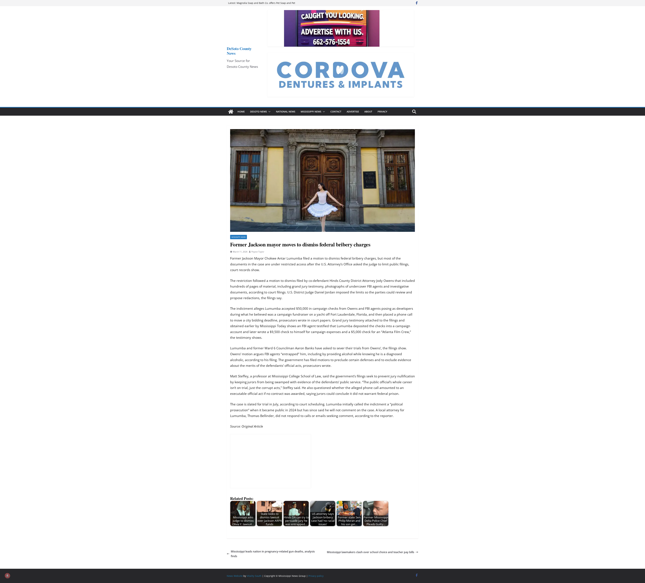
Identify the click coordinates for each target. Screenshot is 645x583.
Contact (335, 111)
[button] (269, 111)
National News (285, 111)
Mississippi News (311, 111)
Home (241, 111)
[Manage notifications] (7, 575)
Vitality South (254, 575)
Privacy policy (316, 575)
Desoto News (258, 111)
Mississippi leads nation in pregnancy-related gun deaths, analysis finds (273, 554)
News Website (235, 575)
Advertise (353, 111)
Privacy (382, 111)
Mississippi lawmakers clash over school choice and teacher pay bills (370, 552)
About (368, 111)
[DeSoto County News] (231, 112)
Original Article (252, 426)
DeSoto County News (239, 50)
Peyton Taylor (257, 251)
